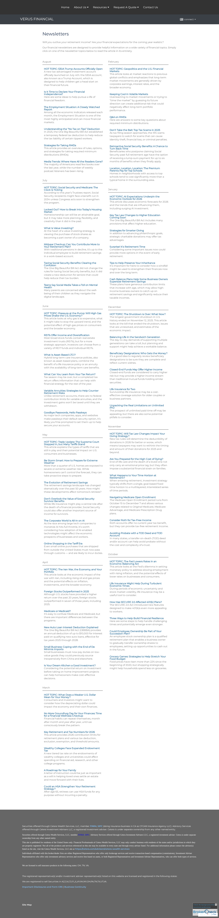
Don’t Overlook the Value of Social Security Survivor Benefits (69, 500)
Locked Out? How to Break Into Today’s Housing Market (73, 210)
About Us (80, 7)
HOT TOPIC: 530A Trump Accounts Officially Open (73, 68)
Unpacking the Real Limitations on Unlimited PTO (137, 406)
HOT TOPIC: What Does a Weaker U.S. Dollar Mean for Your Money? (70, 696)
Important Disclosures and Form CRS (42, 887)
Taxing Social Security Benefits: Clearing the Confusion (70, 264)
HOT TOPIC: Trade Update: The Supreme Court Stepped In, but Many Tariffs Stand (71, 443)
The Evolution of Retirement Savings (66, 482)
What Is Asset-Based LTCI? (60, 354)
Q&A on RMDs (118, 117)
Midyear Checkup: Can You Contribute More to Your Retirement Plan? (72, 245)
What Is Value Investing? (59, 228)
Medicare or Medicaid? (57, 611)
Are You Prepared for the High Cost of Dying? (136, 459)
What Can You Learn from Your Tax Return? (69, 374)
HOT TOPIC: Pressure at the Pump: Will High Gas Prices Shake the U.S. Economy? (72, 314)
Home (65, 7)
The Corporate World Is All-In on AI (64, 520)
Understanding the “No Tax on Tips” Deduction (72, 129)
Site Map (27, 904)
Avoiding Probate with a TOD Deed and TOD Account (136, 534)
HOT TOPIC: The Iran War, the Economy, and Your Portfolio (73, 570)
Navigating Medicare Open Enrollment (133, 497)
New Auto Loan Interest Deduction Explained (71, 627)
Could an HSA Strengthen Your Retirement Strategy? (69, 787)
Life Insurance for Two (122, 389)
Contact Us (150, 7)
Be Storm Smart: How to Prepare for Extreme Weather (71, 461)
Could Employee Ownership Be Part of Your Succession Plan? (135, 632)
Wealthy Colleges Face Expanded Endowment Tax (72, 749)
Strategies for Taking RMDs (60, 145)
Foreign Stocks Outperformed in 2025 (66, 591)
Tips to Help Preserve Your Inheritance (132, 263)
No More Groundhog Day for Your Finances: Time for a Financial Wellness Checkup (73, 714)
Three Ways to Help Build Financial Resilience (137, 618)
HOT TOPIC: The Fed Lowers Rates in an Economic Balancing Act (133, 562)
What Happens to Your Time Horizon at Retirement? (133, 476)
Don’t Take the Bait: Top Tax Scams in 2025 (135, 130)
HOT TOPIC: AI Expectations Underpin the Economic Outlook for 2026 (135, 197)
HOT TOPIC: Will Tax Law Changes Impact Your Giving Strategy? (137, 434)
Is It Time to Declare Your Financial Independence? (64, 93)
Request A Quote (125, 7)
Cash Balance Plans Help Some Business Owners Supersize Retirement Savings (139, 280)
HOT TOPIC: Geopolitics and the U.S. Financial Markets (136, 70)
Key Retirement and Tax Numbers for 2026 (69, 732)
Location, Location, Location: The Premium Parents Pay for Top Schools (135, 169)
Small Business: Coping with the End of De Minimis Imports (69, 648)
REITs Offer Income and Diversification (67, 335)
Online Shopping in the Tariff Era (63, 543)
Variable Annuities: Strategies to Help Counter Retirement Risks (71, 391)
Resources (100, 7)
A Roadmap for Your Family (60, 770)
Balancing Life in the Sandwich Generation (135, 337)
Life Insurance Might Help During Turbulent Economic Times (136, 584)
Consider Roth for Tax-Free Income (130, 520)
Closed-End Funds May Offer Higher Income (136, 369)
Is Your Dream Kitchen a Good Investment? (70, 665)
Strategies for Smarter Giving (127, 230)
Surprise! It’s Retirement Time (127, 246)
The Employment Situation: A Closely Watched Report (72, 108)
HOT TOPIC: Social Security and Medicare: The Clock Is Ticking (71, 188)
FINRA (93, 826)
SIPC (100, 826)
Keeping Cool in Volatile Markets (129, 94)
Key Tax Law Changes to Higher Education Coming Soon (135, 216)
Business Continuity (75, 887)
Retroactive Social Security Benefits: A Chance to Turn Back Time (139, 147)
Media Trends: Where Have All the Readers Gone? (73, 161)
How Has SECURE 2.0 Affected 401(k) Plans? (136, 602)
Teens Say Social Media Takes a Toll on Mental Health (71, 286)
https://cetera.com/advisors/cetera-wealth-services (102, 849)
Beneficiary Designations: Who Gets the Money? (138, 353)
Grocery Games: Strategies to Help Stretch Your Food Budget (138, 657)
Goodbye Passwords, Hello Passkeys (65, 412)
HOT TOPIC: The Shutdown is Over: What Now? (138, 314)
